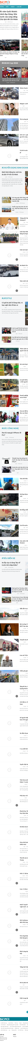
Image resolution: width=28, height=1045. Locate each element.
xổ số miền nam (4, 1030)
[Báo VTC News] (21, 353)
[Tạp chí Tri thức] (21, 106)
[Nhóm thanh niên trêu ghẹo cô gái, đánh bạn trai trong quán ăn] (9, 93)
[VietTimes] (21, 512)
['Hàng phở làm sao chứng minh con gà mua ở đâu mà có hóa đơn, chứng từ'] (9, 223)
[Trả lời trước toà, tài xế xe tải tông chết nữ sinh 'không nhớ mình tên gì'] (9, 156)
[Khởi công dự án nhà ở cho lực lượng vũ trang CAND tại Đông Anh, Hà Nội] (9, 957)
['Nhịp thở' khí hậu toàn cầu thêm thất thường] (9, 972)
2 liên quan (20, 333)
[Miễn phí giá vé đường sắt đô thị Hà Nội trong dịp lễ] (9, 676)
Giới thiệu (2, 1036)
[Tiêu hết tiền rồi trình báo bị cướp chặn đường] (9, 484)
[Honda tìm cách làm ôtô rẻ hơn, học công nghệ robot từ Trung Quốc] (6, 470)
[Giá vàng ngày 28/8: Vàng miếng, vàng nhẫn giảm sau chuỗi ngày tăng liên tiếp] (6, 200)
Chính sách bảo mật (3, 1039)
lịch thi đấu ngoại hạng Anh (15, 1026)
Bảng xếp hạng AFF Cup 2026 (12, 1024)
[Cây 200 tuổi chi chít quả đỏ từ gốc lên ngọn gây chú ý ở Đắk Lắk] (6, 339)
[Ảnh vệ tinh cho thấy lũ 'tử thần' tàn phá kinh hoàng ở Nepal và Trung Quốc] (10, 45)
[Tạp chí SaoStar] (4, 82)
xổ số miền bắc (23, 1024)
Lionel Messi (10, 1023)
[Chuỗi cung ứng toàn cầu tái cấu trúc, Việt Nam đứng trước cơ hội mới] (6, 209)
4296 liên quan (22, 203)
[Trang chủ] (5, 2)
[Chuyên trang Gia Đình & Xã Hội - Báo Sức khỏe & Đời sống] (21, 139)
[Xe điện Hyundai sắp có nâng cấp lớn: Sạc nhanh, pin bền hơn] (9, 738)
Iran (9, 1030)
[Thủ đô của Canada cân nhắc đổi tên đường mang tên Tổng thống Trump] (9, 863)
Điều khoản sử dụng (3, 1037)
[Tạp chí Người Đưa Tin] (3, 437)
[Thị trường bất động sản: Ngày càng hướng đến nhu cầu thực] (9, 124)
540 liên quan (12, 82)
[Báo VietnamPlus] (22, 722)
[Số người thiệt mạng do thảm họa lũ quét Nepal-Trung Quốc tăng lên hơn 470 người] (9, 723)
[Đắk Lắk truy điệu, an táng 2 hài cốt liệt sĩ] (9, 614)
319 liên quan (22, 593)
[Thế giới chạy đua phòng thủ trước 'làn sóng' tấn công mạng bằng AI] (6, 460)
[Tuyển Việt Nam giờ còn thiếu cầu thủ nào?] (9, 770)
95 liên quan (20, 463)
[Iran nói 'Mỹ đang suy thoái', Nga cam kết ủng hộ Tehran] (9, 660)
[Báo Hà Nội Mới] (13, 602)
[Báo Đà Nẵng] (14, 593)
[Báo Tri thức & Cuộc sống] (14, 472)
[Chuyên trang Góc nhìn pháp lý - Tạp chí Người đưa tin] (21, 283)
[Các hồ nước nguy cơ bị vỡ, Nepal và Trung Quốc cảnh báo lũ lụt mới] (9, 531)
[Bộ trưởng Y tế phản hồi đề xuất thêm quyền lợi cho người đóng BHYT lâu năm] (9, 629)
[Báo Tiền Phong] (22, 57)
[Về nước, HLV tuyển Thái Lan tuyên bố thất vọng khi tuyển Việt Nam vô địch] (11, 72)
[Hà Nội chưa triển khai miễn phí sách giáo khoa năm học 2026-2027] (9, 832)
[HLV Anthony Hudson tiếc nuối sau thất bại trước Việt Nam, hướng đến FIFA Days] (9, 925)
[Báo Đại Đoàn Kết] (21, 121)
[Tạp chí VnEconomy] (13, 212)
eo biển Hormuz (4, 1023)
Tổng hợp (14, 1036)
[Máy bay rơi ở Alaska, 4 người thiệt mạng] (9, 801)
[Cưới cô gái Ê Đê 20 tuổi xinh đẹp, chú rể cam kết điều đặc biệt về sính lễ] (6, 330)
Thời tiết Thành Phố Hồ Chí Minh (7, 1028)
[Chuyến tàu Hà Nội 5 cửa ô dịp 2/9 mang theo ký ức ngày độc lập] (9, 645)
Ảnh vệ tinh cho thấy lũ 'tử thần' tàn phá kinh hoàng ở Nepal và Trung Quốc (9, 53)
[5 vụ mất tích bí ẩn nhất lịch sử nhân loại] (9, 754)
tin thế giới (3, 1024)
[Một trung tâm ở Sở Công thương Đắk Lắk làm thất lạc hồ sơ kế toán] (9, 1003)
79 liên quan (21, 212)
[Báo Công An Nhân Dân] (22, 154)
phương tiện (14, 1030)
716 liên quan (11, 437)
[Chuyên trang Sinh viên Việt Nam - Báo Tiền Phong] (21, 909)
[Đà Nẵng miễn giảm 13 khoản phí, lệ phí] (9, 515)
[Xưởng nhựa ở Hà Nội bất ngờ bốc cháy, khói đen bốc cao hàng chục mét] (9, 499)
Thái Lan (16, 1023)
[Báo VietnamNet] (21, 90)
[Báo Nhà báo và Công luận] (2, 57)
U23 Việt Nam (20, 1030)
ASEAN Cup (17, 1028)
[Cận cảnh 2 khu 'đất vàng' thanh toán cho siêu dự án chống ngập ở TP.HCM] (9, 546)
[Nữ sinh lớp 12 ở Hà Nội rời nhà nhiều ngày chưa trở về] (9, 369)
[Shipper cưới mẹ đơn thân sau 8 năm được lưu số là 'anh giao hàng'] (9, 109)
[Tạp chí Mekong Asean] (20, 384)
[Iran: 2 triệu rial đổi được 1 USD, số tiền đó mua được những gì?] (9, 894)
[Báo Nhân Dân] (13, 203)
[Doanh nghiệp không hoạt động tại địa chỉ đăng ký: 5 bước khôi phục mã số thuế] (9, 401)
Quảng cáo (2, 1040)
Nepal (20, 1023)
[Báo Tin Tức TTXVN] (3, 177)
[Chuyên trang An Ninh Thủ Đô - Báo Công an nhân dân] (21, 875)
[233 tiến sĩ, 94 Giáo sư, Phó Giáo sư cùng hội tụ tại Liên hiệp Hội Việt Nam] (9, 707)
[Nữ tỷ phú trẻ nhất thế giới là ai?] (9, 988)
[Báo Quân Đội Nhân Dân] (22, 236)
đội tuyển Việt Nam (4, 1026)
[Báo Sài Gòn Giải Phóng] (21, 815)
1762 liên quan (10, 567)
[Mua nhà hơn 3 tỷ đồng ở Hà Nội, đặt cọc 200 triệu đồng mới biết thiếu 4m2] (9, 847)
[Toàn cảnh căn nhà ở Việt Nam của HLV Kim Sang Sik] (9, 286)
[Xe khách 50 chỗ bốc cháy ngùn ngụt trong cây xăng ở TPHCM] (9, 271)
